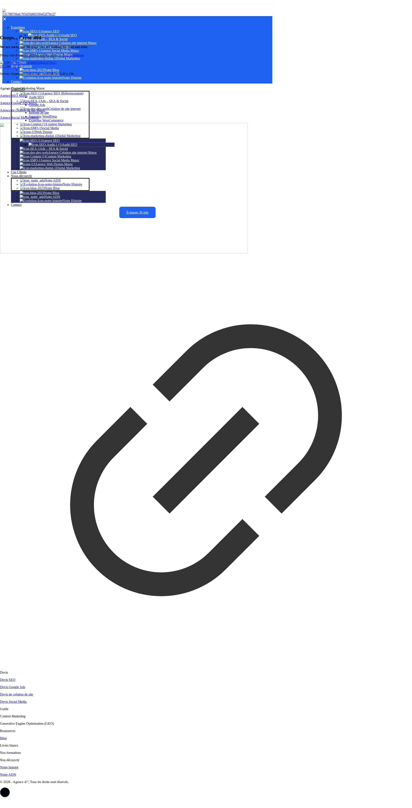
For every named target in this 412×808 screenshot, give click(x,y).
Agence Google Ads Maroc (18, 103)
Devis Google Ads (12, 687)
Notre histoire (9, 767)
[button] (5, 792)
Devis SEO (7, 680)
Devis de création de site (16, 694)
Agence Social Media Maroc (19, 117)
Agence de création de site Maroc (22, 110)
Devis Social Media (13, 701)
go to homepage (73, 55)
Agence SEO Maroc (14, 95)
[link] (206, 395)
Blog (3, 738)
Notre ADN (8, 774)
